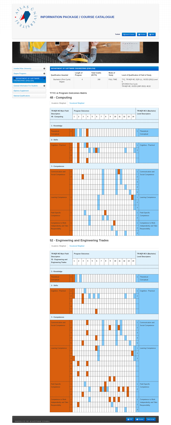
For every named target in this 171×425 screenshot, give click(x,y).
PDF (152, 34)
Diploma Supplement (21, 91)
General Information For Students (26, 86)
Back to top (150, 419)
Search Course (129, 34)
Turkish (117, 34)
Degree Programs (20, 73)
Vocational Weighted (76, 103)
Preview (142, 34)
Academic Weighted (58, 103)
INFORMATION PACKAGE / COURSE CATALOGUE (77, 17)
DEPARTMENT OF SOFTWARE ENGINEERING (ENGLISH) (27, 80)
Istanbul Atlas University (22, 68)
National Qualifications (22, 96)
